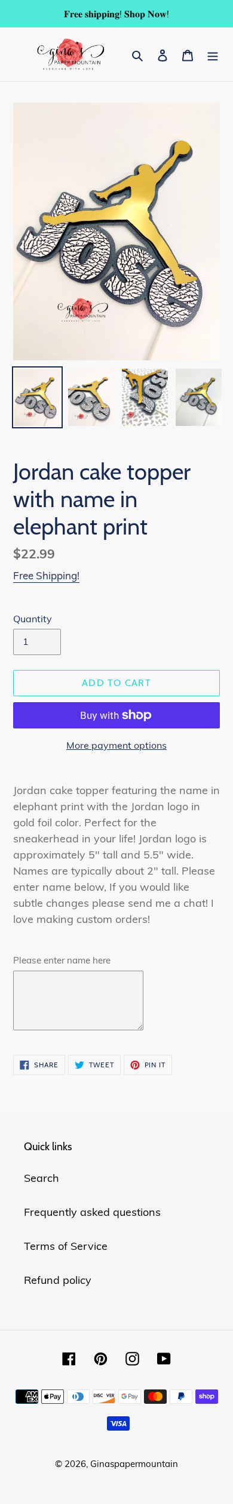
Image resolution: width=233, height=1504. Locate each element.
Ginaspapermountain (134, 1463)
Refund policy (57, 1280)
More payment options (116, 745)
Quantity (32, 619)
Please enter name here (62, 960)
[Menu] (212, 54)
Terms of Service (66, 1246)
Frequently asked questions (92, 1212)
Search (41, 1178)
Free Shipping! (46, 575)
